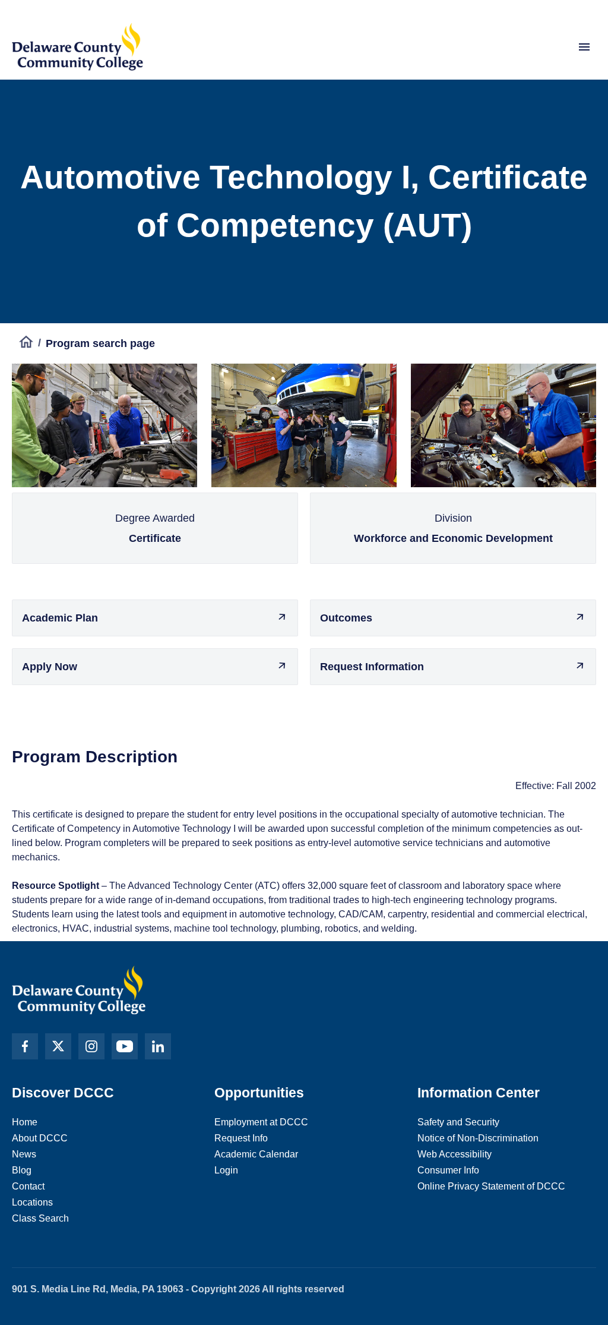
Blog (21, 1170)
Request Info (241, 1138)
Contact (28, 1186)
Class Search (40, 1218)
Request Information (372, 667)
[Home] (26, 343)
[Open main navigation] (584, 47)
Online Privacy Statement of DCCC (491, 1186)
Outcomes (346, 618)
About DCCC (40, 1138)
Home (24, 1122)
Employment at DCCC (261, 1122)
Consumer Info (448, 1170)
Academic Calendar (256, 1154)
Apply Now (49, 667)
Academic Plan (60, 618)
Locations (32, 1202)
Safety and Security (458, 1122)
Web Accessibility (454, 1154)
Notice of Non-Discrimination (478, 1138)
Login (226, 1170)
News (24, 1154)
